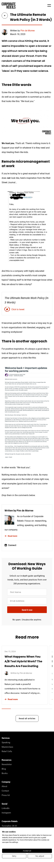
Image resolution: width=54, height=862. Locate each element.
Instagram (6, 812)
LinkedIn (5, 808)
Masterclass (7, 746)
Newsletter (7, 764)
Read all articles (27, 719)
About (4, 786)
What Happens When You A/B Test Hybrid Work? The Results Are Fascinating (23, 661)
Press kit (6, 795)
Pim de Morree (27, 30)
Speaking (6, 742)
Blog (4, 768)
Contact (5, 790)
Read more (12, 536)
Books (5, 773)
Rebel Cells (7, 751)
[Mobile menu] (49, 5)
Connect (12, 545)
